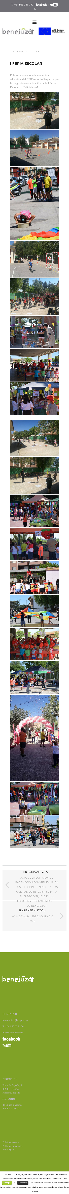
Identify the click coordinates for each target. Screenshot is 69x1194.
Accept (7, 1182)
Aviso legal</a (9, 1149)
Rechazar (23, 1183)
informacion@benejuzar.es (15, 1020)
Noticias (34, 51)
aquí (14, 1187)
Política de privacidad (13, 1146)
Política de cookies (11, 1142)
